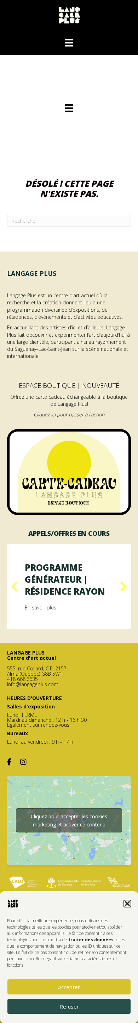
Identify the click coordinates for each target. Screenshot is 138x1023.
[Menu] (69, 42)
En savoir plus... (42, 607)
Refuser (69, 1006)
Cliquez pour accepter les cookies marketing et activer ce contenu (69, 820)
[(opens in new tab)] (69, 471)
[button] (127, 903)
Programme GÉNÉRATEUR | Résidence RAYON (65, 579)
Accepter (69, 987)
